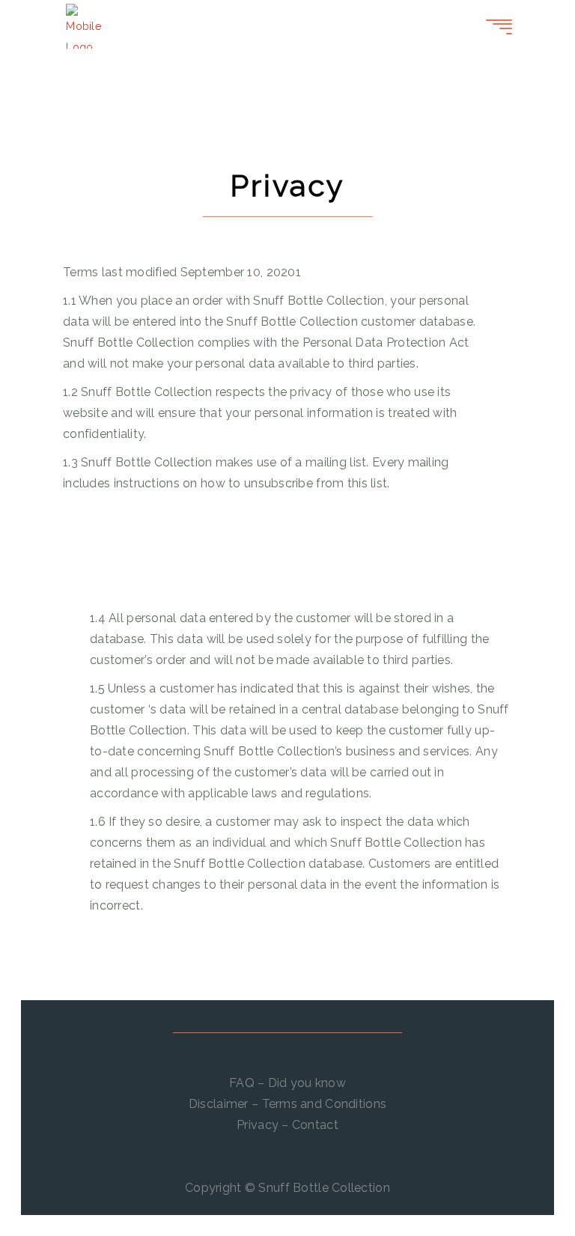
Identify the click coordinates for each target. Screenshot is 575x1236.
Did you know (307, 1083)
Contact (315, 1125)
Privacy (258, 1125)
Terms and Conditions (324, 1104)
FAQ (242, 1083)
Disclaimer (219, 1104)
